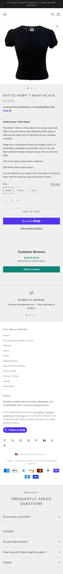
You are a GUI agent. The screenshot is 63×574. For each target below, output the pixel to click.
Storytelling (38, 412)
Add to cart (31, 211)
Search (6, 335)
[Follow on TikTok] (52, 440)
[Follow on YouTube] (44, 440)
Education (49, 412)
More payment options (31, 228)
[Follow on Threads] (28, 440)
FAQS (6, 355)
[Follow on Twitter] (12, 440)
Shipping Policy (10, 360)
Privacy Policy (9, 371)
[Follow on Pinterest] (36, 440)
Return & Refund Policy (14, 365)
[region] (31, 300)
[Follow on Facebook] (4, 440)
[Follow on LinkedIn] (4, 445)
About (6, 350)
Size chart (55, 184)
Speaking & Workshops (14, 415)
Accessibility (9, 386)
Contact (6, 381)
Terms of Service (11, 376)
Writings (7, 345)
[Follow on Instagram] (20, 440)
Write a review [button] (31, 269)
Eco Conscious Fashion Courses (18, 340)
